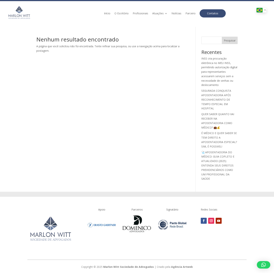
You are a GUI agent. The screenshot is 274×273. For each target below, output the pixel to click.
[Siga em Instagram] (211, 221)
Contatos (212, 13)
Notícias (176, 13)
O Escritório (121, 13)
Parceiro (190, 13)
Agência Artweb (182, 267)
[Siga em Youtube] (219, 221)
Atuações (158, 13)
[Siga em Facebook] (204, 221)
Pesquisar (230, 40)
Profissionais (140, 13)
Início (107, 13)
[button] (263, 265)
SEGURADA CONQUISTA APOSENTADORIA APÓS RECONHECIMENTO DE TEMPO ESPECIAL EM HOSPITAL (216, 99)
